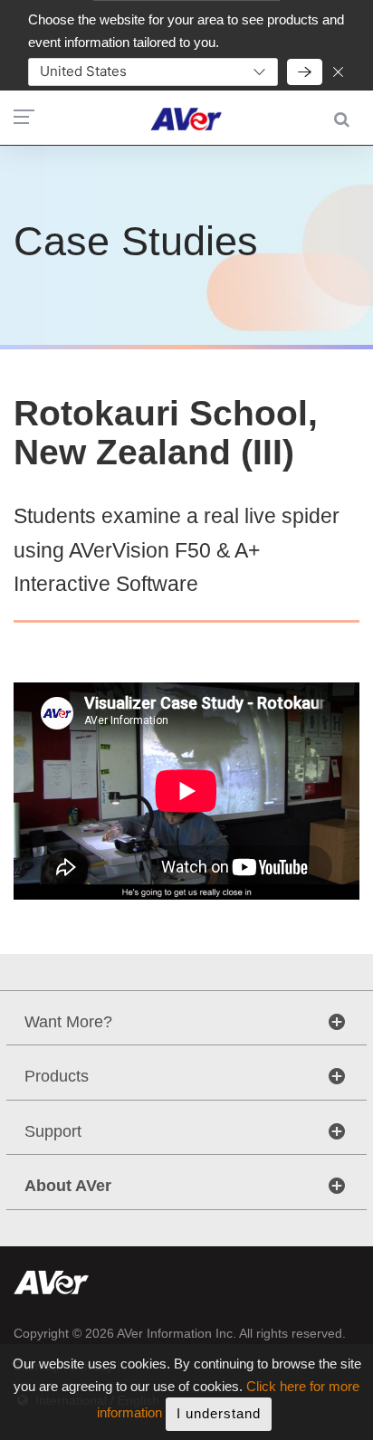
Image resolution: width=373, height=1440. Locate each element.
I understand (219, 1413)
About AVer (67, 1186)
